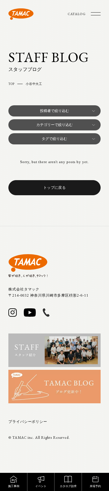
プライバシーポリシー (27, 422)
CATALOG (77, 14)
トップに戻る (54, 187)
